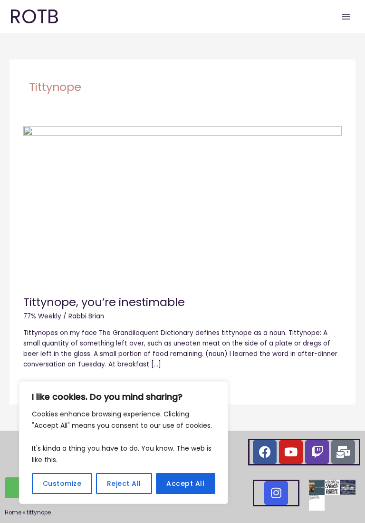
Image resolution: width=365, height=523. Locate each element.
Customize (62, 483)
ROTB (34, 16)
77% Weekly (42, 316)
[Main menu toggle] (346, 17)
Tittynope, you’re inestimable (104, 302)
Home (13, 512)
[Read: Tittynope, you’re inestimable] (182, 205)
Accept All (185, 483)
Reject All (124, 483)
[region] (123, 442)
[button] (317, 487)
